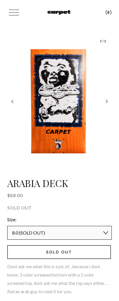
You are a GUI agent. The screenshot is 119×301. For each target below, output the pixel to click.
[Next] (103, 101)
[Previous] (16, 101)
